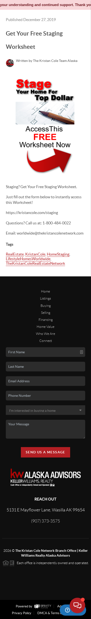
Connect (45, 341)
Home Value (45, 327)
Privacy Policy (21, 613)
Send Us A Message (45, 452)
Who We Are (45, 334)
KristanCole (35, 254)
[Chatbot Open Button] (77, 605)
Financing (46, 320)
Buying (46, 306)
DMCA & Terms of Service (55, 613)
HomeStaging (58, 254)
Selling (45, 313)
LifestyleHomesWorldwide (28, 259)
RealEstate (15, 254)
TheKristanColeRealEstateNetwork (35, 263)
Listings (45, 298)
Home (45, 291)
